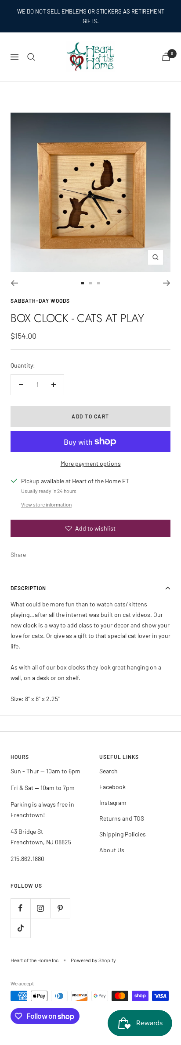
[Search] (31, 57)
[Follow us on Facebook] (20, 908)
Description (28, 588)
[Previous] (14, 283)
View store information (46, 504)
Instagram (113, 802)
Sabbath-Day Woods (40, 301)
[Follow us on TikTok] (20, 928)
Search (108, 771)
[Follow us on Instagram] (40, 908)
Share (18, 554)
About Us (111, 850)
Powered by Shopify (93, 960)
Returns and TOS (121, 818)
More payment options (91, 463)
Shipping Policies (122, 834)
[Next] (166, 283)
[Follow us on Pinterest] (60, 908)
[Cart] (166, 57)
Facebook (112, 786)
